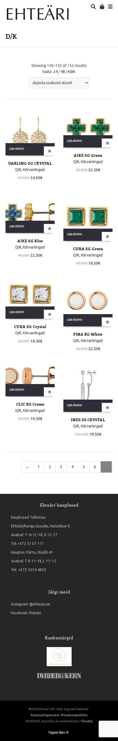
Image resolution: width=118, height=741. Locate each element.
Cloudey (86, 721)
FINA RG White (87, 334)
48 (63, 71)
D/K (18, 169)
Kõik (71, 71)
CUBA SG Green (88, 248)
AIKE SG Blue (30, 240)
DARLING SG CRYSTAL (30, 163)
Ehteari (35, 613)
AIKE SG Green (88, 155)
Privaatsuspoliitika (74, 715)
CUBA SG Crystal (30, 326)
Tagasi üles (56, 732)
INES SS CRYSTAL (88, 419)
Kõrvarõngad (34, 169)
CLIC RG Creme (30, 404)
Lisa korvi (16, 148)
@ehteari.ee (39, 604)
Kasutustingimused (45, 715)
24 (55, 71)
